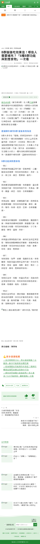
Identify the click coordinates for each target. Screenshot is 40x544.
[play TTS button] (9, 97)
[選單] (37, 2)
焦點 (3, 6)
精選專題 (22, 533)
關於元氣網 (6, 533)
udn (2, 48)
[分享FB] (5, 10)
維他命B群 (6, 102)
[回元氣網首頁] (7, 2)
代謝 (31, 102)
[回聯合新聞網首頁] (2, 2)
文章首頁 (16, 536)
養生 (9, 6)
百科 (30, 6)
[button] (37, 6)
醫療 (24, 6)
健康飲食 (25, 385)
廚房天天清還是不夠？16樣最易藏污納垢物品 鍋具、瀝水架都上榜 (23, 15)
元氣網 (7, 48)
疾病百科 (29, 533)
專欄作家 (23, 536)
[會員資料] (34, 2)
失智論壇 (16, 6)
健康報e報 (10, 525)
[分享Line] (15, 10)
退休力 (35, 533)
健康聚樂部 (14, 533)
